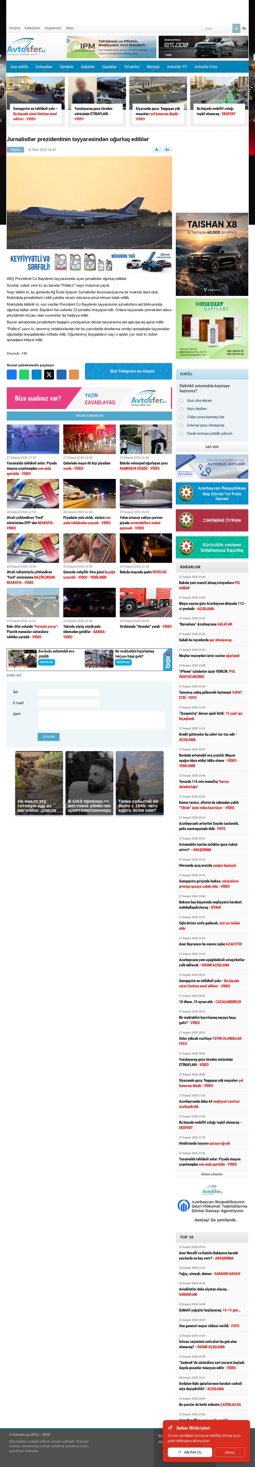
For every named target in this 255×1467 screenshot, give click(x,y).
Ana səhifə (19, 66)
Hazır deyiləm (197, 409)
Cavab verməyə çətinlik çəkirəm (209, 433)
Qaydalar (109, 66)
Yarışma (14, 28)
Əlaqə (70, 28)
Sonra (230, 1452)
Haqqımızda (53, 28)
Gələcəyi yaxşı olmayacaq (205, 425)
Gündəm (66, 68)
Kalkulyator (32, 28)
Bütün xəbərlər (212, 1174)
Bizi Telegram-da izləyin (132, 371)
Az (236, 28)
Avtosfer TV (177, 66)
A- (157, 150)
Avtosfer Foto (205, 66)
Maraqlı (153, 68)
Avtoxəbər (44, 68)
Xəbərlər (88, 66)
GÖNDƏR (49, 736)
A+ (167, 150)
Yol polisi (131, 66)
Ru (244, 28)
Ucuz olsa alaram (199, 400)
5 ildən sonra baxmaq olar (205, 417)
